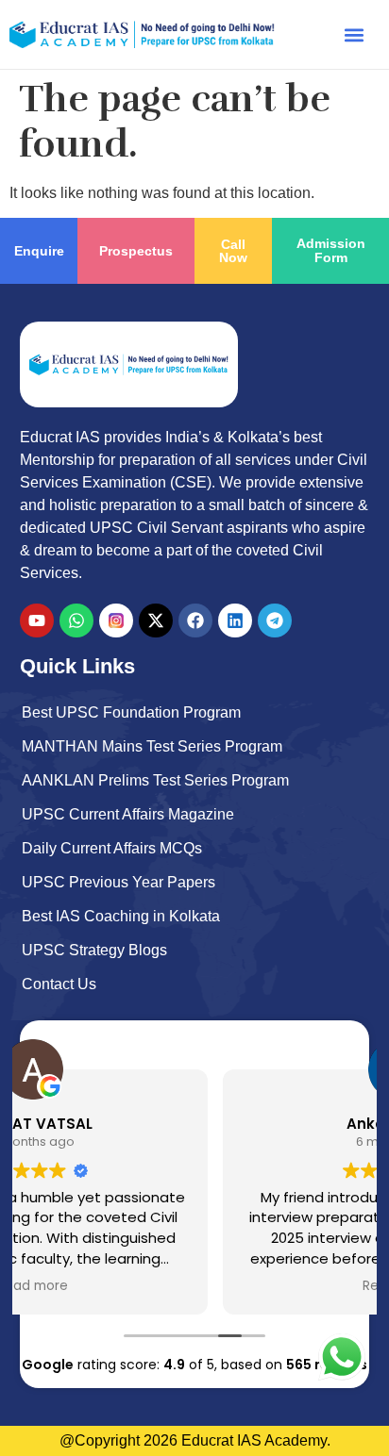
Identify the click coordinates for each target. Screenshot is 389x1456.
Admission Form (330, 250)
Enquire (39, 250)
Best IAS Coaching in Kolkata (121, 916)
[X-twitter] (156, 620)
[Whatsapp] (76, 620)
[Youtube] (37, 620)
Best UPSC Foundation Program (131, 712)
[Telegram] (275, 620)
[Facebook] (195, 620)
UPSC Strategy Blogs (94, 950)
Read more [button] (248, 1286)
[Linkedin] (235, 620)
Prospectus (136, 250)
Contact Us (59, 984)
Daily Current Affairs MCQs (112, 848)
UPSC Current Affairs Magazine (128, 814)
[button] (354, 34)
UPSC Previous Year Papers (118, 882)
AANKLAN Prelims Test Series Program (155, 780)
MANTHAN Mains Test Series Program (152, 746)
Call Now (233, 251)
